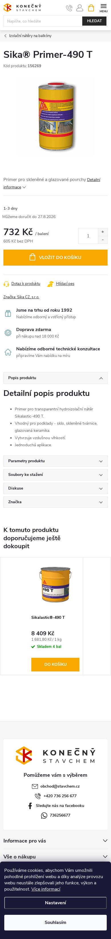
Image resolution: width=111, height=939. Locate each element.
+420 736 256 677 (60, 796)
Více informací (45, 889)
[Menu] (103, 7)
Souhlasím (55, 922)
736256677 (60, 815)
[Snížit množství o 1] (102, 240)
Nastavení (55, 903)
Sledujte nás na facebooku (60, 805)
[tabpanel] (55, 616)
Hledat (94, 21)
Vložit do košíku (60, 257)
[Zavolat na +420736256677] (69, 8)
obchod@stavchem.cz (60, 786)
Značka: (21, 297)
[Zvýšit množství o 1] (102, 232)
